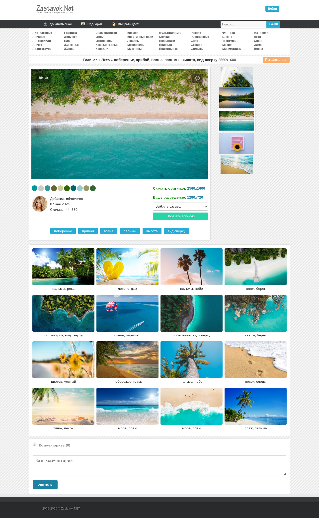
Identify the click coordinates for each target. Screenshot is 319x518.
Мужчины (134, 49)
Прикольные (168, 49)
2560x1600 (196, 188)
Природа (165, 45)
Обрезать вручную (180, 216)
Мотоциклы (135, 45)
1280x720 (195, 197)
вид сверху (176, 231)
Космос (132, 33)
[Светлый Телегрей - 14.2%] (41, 188)
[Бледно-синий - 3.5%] (80, 188)
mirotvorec (74, 199)
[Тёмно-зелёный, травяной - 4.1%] (67, 188)
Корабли (102, 49)
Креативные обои (140, 37)
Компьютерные (107, 45)
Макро (227, 45)
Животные (72, 45)
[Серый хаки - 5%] (54, 188)
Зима (258, 45)
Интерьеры (104, 41)
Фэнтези (228, 33)
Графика (70, 33)
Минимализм (231, 49)
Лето (257, 37)
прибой (88, 231)
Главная (90, 60)
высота (152, 231)
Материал (261, 33)
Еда (67, 41)
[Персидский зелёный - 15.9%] (34, 188)
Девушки (70, 37)
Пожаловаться (276, 60)
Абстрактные (42, 33)
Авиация (38, 37)
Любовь (133, 41)
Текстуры (229, 41)
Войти (272, 8)
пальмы (130, 231)
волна (109, 231)
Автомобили (41, 41)
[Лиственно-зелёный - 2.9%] (93, 188)
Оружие (164, 37)
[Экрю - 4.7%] (60, 188)
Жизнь (69, 49)
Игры (99, 37)
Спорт (195, 41)
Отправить (45, 484)
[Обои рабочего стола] (55, 15)
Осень (258, 41)
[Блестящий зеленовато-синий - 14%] (47, 188)
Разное (196, 33)
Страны (196, 45)
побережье (63, 231)
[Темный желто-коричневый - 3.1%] (86, 188)
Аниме (37, 45)
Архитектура (41, 49)
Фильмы (197, 49)
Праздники (167, 41)
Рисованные (200, 37)
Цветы (227, 37)
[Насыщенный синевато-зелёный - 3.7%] (73, 188)
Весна (258, 49)
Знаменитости (106, 33)
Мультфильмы (170, 33)
